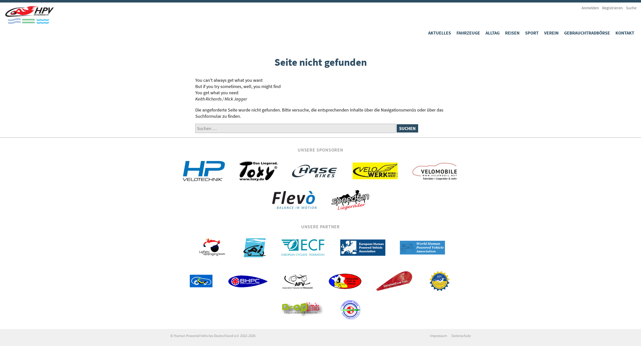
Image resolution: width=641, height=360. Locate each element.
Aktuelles (439, 33)
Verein (551, 33)
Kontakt (624, 33)
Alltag (493, 33)
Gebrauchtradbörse (587, 33)
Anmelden (590, 7)
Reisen (512, 33)
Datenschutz (461, 335)
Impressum (438, 335)
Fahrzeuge (468, 33)
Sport (532, 33)
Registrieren (612, 7)
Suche (631, 7)
